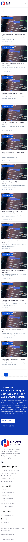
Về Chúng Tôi (5, 489)
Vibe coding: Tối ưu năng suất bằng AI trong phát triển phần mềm (13, 360)
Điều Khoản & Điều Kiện (7, 504)
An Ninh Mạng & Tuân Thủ (8, 473)
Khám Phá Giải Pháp (9, 426)
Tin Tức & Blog (5, 495)
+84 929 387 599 (9, 515)
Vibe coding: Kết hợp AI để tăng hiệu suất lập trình (14, 34)
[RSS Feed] (2, 462)
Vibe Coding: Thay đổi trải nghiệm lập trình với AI (13, 330)
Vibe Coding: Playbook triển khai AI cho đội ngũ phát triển (13, 64)
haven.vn (6, 522)
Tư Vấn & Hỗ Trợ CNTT (7, 478)
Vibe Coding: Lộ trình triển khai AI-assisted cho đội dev (13, 300)
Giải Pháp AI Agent (6, 481)
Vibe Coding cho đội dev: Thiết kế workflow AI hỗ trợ (14, 241)
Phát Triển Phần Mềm (7, 476)
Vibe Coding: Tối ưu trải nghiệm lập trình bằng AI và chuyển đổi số (12, 212)
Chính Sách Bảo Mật (7, 506)
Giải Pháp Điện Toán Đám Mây (10, 470)
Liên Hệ (3, 501)
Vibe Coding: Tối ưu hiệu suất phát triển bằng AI (14, 93)
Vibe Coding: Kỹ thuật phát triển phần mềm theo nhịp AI (13, 271)
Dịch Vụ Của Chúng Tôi (7, 492)
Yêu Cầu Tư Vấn (7, 421)
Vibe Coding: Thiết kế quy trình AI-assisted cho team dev (13, 153)
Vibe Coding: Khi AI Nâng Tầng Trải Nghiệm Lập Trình (13, 123)
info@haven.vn (8, 518)
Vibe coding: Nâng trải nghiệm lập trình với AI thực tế (14, 182)
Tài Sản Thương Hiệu (7, 498)
